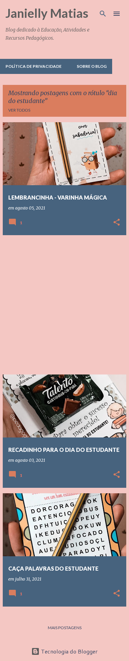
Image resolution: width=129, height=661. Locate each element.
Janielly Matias (47, 13)
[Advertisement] (64, 305)
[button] (116, 222)
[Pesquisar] (103, 13)
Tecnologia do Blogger (69, 651)
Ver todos (19, 110)
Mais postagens (65, 627)
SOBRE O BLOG (92, 66)
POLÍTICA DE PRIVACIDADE (34, 66)
